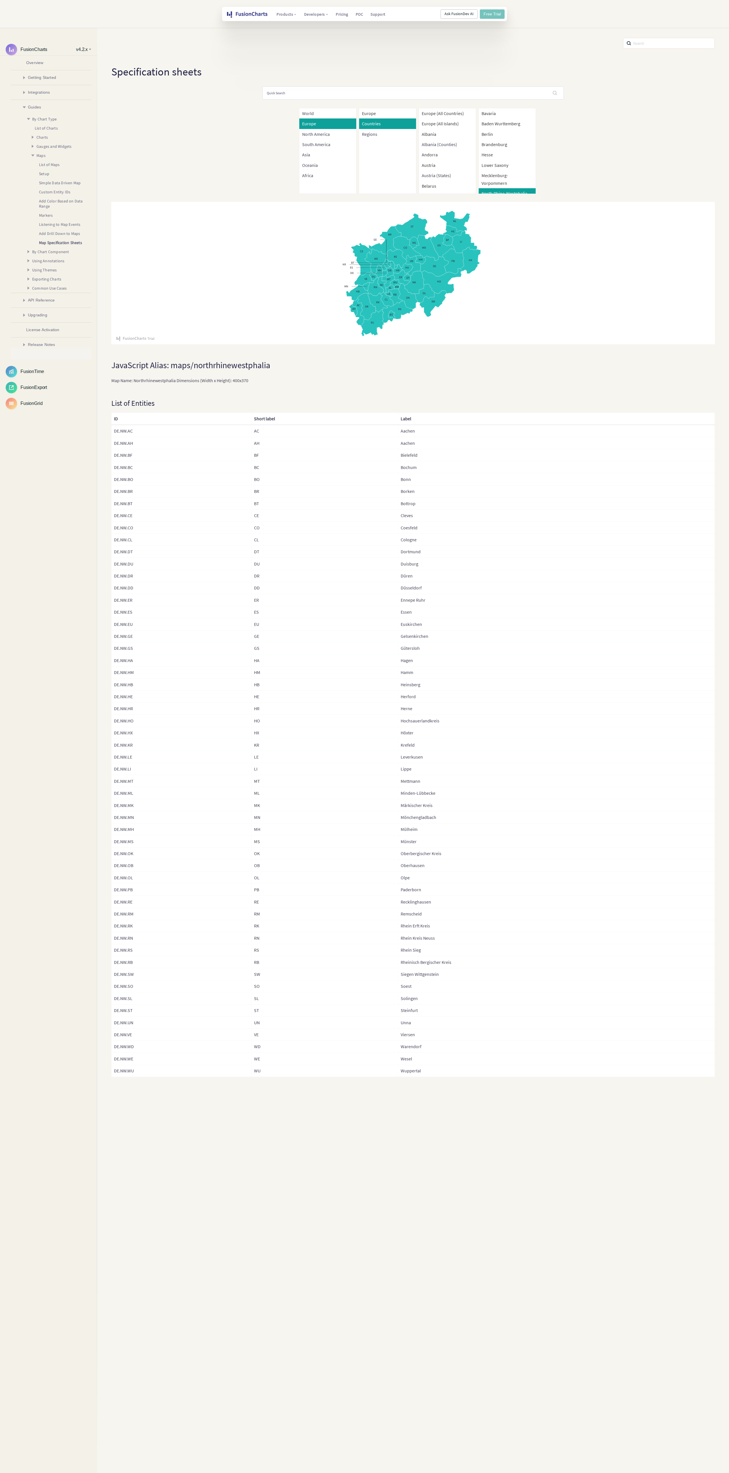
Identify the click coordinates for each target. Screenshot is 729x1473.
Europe (369, 113)
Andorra (430, 154)
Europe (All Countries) (443, 113)
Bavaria (489, 113)
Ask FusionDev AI (459, 13)
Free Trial (492, 14)
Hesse (487, 154)
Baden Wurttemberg (501, 123)
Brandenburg (494, 144)
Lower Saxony (495, 165)
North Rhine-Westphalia (504, 193)
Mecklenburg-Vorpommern (495, 179)
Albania (429, 134)
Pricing (342, 14)
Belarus (429, 186)
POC (359, 14)
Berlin (487, 134)
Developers (314, 14)
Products (285, 14)
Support (378, 14)
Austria (428, 165)
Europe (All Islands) (440, 123)
